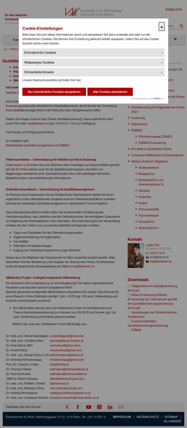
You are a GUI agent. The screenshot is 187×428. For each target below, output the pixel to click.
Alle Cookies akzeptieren (110, 92)
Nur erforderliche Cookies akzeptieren (54, 92)
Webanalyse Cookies (39, 62)
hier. (78, 80)
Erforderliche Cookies (40, 52)
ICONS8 (156, 98)
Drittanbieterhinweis (39, 72)
